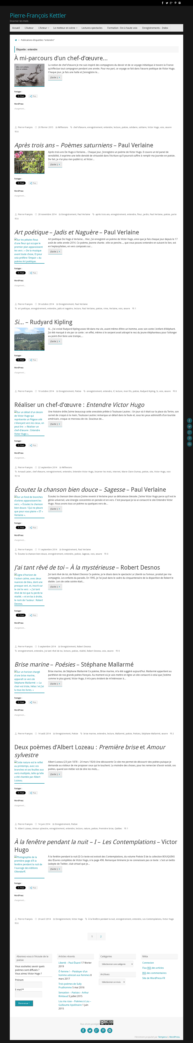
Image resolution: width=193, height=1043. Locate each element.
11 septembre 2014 (47, 549)
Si (157, 391)
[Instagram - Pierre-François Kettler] (179, 3)
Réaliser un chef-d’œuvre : (79, 405)
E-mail (19, 989)
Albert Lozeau (24, 828)
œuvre (168, 127)
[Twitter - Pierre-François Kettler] (167, 3)
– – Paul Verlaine (83, 145)
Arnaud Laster (24, 471)
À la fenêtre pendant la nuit (101, 919)
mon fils (127, 391)
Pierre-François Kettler (38, 15)
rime (105, 308)
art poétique (24, 308)
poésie (125, 127)
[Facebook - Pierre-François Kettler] (163, 3)
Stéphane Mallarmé (151, 733)
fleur (139, 214)
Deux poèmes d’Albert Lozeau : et (89, 751)
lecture (117, 127)
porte (174, 214)
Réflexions (63, 127)
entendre (108, 127)
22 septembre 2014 (47, 467)
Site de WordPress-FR (153, 978)
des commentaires (154, 973)
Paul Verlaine (84, 214)
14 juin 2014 (44, 824)
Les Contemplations (151, 919)
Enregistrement (68, 214)
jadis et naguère (65, 308)
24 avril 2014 (44, 919)
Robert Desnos (84, 646)
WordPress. (174, 1036)
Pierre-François (25, 127)
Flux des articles (153, 967)
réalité (82, 650)
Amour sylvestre (40, 828)
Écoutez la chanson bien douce (32, 553)
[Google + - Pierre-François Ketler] (171, 3)
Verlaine (113, 308)
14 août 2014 (44, 733)
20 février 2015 (45, 127)
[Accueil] (15, 40)
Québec (118, 828)
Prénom (19, 980)
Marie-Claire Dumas (131, 471)
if (113, 391)
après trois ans (103, 214)
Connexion (148, 962)
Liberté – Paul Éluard (70, 962)
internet (116, 471)
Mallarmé (119, 733)
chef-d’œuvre (79, 127)
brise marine (90, 733)
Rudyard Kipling (147, 391)
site (151, 471)
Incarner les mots (103, 471)
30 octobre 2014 (46, 304)
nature (87, 828)
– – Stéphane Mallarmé (74, 664)
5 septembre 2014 (47, 646)
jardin (146, 214)
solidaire (133, 127)
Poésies (136, 733)
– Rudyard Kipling (43, 322)
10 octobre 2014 (46, 391)
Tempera (162, 1036)
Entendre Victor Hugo (83, 471)
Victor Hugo (153, 127)
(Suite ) (54, 77)
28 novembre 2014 (47, 214)
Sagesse (85, 553)
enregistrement (94, 127)
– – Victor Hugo (95, 846)
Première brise (106, 828)
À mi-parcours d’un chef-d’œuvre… (61, 58)
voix (162, 127)
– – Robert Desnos (87, 567)
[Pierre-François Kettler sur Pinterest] (175, 3)
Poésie (78, 391)
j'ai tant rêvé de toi (53, 650)
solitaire (143, 127)
